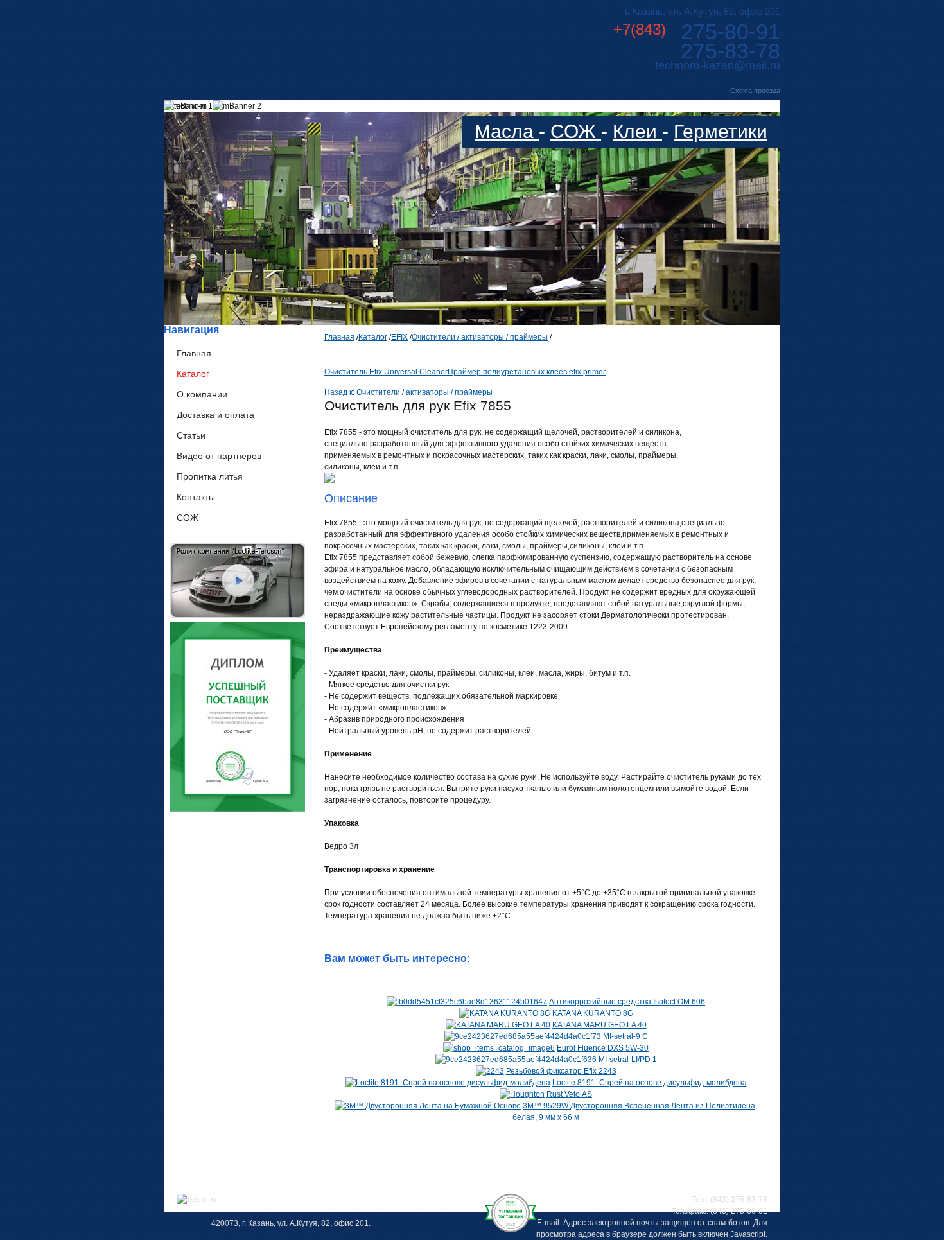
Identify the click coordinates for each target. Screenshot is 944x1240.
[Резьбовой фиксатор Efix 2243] (490, 1071)
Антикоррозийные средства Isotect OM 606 (627, 1001)
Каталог (193, 374)
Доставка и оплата (215, 415)
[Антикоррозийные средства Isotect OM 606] (467, 1001)
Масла (507, 131)
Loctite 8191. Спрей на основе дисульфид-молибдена (649, 1082)
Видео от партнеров (219, 456)
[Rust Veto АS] (522, 1094)
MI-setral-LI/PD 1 (628, 1059)
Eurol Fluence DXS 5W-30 (603, 1048)
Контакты (196, 497)
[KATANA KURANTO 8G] (504, 1013)
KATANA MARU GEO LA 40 (599, 1024)
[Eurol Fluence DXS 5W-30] (499, 1048)
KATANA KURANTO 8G (592, 1013)
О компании (202, 394)
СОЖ (575, 131)
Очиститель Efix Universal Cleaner (386, 371)
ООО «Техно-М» (291, 37)
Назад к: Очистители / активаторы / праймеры (408, 392)
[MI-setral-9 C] (522, 1036)
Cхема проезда (755, 90)
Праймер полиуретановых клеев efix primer (527, 371)
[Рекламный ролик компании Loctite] (237, 615)
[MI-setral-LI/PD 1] (516, 1059)
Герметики (720, 131)
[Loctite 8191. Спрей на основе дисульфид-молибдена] (447, 1082)
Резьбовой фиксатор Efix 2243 (561, 1071)
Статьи (191, 435)
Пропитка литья (210, 476)
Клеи (637, 131)
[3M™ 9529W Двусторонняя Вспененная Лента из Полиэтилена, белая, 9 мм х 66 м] (428, 1105)
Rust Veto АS (569, 1094)
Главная (194, 353)
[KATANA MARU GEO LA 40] (498, 1024)
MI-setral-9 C (625, 1036)
